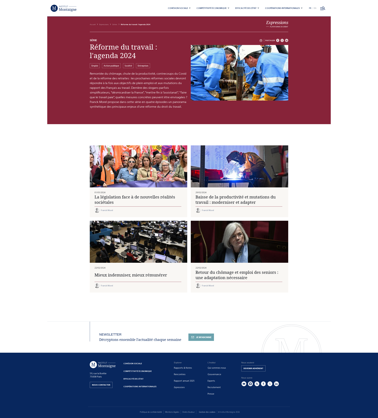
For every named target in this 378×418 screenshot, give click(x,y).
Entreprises (143, 65)
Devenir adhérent (253, 368)
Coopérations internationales (140, 386)
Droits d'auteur (188, 412)
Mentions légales (172, 412)
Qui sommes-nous (217, 368)
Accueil (93, 24)
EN (315, 8)
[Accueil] (63, 8)
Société (128, 65)
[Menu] (322, 8)
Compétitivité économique (137, 371)
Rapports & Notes (183, 368)
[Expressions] (277, 24)
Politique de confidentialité (151, 412)
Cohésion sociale (132, 363)
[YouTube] (244, 383)
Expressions (104, 24)
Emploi (94, 65)
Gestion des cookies (207, 412)
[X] (282, 40)
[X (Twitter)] (270, 383)
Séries (114, 24)
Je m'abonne (203, 337)
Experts (211, 381)
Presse (211, 393)
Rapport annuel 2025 (184, 381)
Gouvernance (214, 374)
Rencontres (179, 374)
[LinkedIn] (286, 40)
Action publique (111, 65)
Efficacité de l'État (133, 379)
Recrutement (214, 387)
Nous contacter (101, 385)
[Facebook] (277, 40)
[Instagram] (250, 383)
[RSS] (257, 383)
